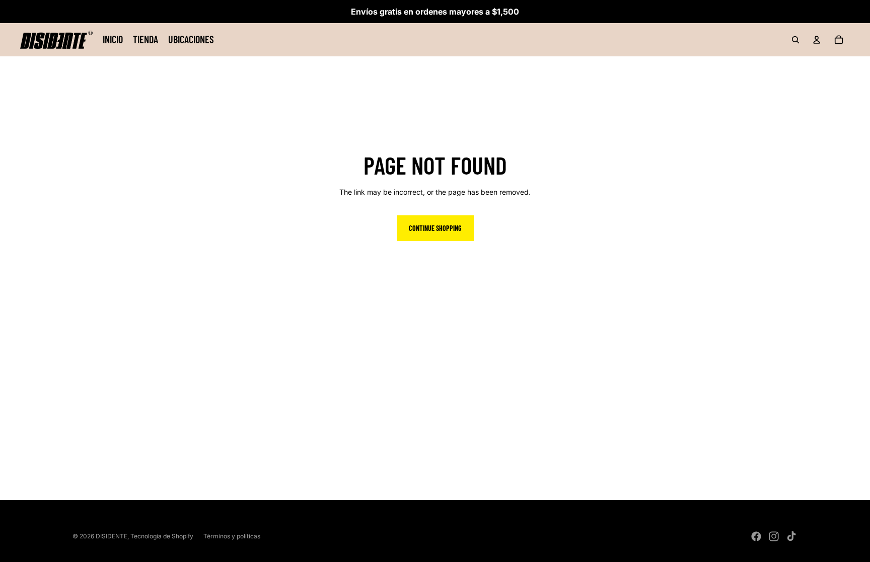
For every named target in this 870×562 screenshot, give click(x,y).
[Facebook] (756, 536)
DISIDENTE (111, 536)
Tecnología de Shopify (161, 536)
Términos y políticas (231, 536)
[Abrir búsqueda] (795, 40)
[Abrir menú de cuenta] (817, 40)
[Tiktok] (791, 536)
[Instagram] (774, 536)
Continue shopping (435, 228)
